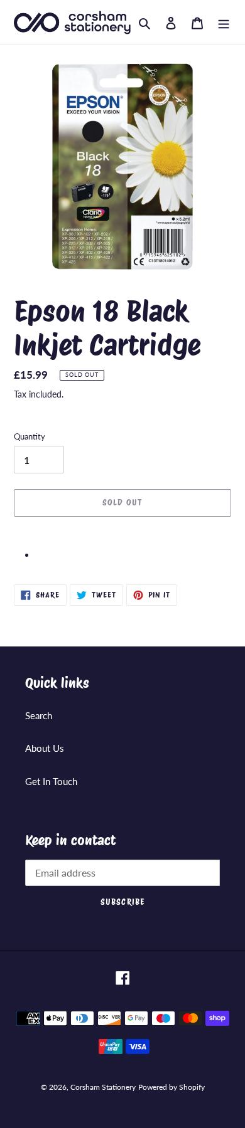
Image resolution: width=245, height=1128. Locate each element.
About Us (44, 748)
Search (38, 715)
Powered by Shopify (171, 1087)
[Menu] (223, 21)
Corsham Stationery (103, 1087)
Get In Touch (51, 781)
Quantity (29, 436)
